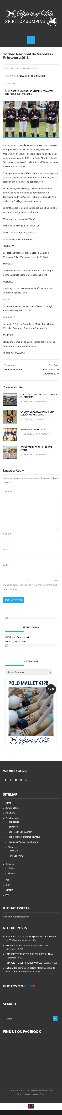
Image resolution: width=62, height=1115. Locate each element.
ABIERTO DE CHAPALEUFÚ (33, 429)
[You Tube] (25, 780)
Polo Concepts (12, 818)
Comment (8, 492)
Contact (9, 890)
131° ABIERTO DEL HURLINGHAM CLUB (24, 963)
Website (7, 565)
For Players (13, 827)
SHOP (8, 885)
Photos (11, 868)
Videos (11, 873)
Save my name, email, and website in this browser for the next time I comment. (31, 585)
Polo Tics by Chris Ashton (20, 832)
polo (18, 94)
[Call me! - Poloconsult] (17, 637)
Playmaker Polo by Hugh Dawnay (23, 842)
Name (7, 534)
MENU (31, 40)
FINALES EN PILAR (12, 369)
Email (6, 549)
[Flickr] (15, 780)
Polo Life (14, 851)
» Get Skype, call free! (15, 641)
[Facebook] (5, 780)
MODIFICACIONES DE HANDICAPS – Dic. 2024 (27, 945)
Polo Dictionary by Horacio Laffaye (24, 837)
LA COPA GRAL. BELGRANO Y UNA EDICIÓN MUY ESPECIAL (37, 413)
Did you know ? (17, 856)
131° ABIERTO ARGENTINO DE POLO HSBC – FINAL (30, 954)
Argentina (27, 94)
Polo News (11, 813)
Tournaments (38, 76)
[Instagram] (20, 780)
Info (27, 76)
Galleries (10, 864)
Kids (12, 94)
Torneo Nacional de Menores (26, 91)
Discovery (12, 847)
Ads (7, 880)
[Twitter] (10, 780)
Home (8, 803)
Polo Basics (13, 822)
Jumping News (13, 808)
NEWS (21, 76)
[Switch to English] (31, 1106)
